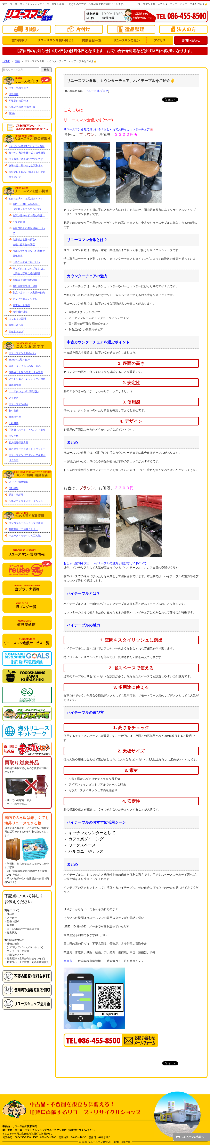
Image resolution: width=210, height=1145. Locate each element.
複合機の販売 (20, 311)
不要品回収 (19, 221)
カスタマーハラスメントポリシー (27, 448)
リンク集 (13, 436)
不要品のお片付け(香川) (22, 107)
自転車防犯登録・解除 (25, 286)
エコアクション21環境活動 (24, 391)
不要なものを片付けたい (26, 262)
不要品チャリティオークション (26, 501)
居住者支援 (15, 385)
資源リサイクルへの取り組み (25, 366)
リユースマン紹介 (18, 404)
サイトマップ (16, 331)
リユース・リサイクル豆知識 (25, 535)
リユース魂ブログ (96, 91)
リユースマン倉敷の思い (22, 353)
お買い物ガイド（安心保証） (29, 215)
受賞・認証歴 (16, 494)
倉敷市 (68, 961)
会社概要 (13, 423)
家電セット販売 (21, 305)
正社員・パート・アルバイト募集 (27, 429)
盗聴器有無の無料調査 (25, 279)
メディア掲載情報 (18, 482)
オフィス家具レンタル (25, 299)
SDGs (12, 113)
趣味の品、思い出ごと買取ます (26, 165)
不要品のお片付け (18, 100)
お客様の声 (15, 417)
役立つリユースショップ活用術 (26, 523)
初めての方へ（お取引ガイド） (26, 198)
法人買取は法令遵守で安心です (26, 159)
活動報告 (13, 488)
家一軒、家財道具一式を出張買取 (27, 152)
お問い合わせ (16, 325)
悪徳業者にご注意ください (23, 529)
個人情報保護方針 (18, 442)
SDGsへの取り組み (19, 359)
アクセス (13, 397)
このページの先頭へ (192, 1136)
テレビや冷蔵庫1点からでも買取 (27, 146)
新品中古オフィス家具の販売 (29, 292)
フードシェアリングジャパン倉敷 (27, 378)
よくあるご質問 (17, 318)
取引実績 (13, 410)
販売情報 (13, 94)
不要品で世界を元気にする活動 (26, 372)
